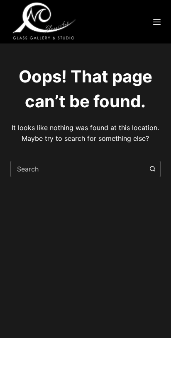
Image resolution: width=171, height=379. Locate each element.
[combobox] (78, 169)
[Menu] (157, 22)
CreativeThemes (34, 363)
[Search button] (152, 169)
